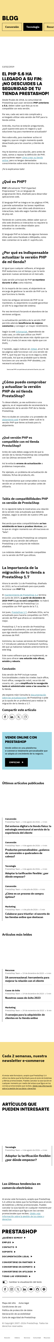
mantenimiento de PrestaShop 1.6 (21, 595)
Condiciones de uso (11, 1306)
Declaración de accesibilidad (16, 1313)
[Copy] (25, 717)
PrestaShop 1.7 (19, 612)
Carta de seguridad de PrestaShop (19, 1317)
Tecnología (32, 27)
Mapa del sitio (9, 1303)
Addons (17, 1338)
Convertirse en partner (17, 1262)
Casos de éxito (12, 990)
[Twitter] (18, 717)
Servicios (27, 1338)
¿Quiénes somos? (12, 1237)
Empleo (6, 1242)
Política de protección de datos (17, 1310)
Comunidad (37, 1338)
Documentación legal (15, 1256)
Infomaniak (21, 331)
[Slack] (44, 1289)
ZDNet (34, 349)
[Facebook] (5, 717)
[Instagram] (11, 1289)
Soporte (7, 1251)
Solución (7, 1338)
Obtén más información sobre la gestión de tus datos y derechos (27, 1087)
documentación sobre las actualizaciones (24, 696)
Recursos (47, 1338)
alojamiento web (10, 419)
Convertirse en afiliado (17, 1271)
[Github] (37, 1289)
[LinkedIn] (12, 717)
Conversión (12, 27)
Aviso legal (24, 1303)
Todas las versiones (15, 1276)
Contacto (8, 1247)
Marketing (10, 906)
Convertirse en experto (17, 1266)
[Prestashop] (13, 7)
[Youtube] (31, 1289)
